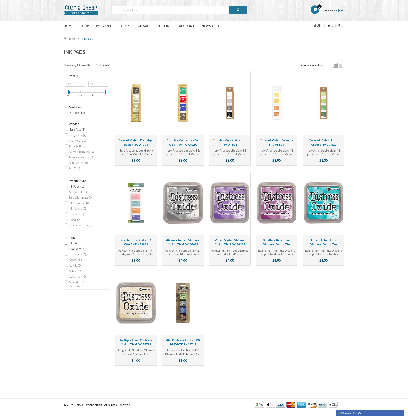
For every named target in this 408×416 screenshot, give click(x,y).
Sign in (321, 25)
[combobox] (179, 10)
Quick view (136, 107)
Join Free (338, 25)
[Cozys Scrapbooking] (296, 404)
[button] (335, 65)
